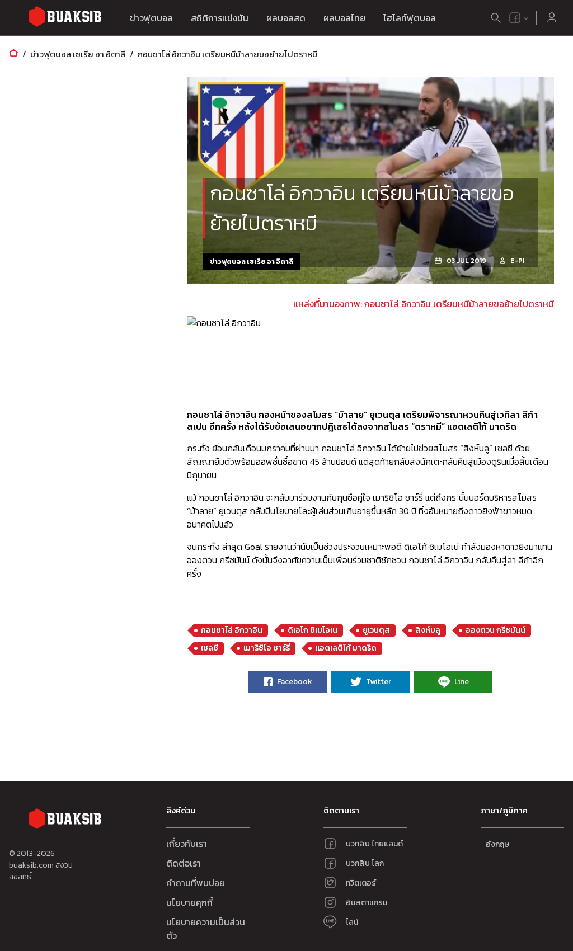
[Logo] (65, 18)
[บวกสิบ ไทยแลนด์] (515, 18)
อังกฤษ (497, 844)
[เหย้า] (13, 54)
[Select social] (519, 17)
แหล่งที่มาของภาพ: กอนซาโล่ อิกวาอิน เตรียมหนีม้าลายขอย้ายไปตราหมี (423, 303)
